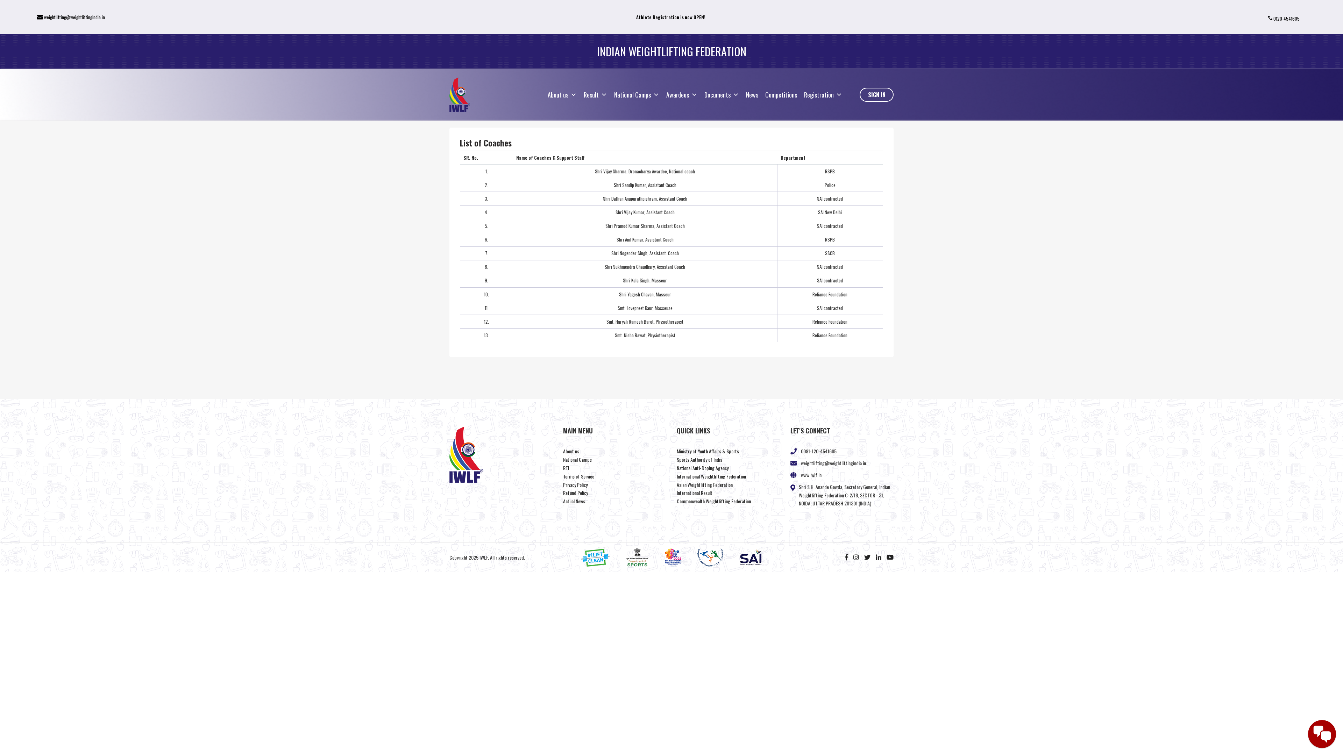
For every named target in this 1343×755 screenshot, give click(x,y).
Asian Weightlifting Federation (705, 484)
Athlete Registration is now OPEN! (670, 17)
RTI (566, 468)
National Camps (632, 94)
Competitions (781, 94)
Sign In (877, 95)
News (752, 94)
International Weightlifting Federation (711, 476)
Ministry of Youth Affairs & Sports (708, 451)
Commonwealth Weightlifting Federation (714, 501)
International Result (694, 492)
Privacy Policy (575, 484)
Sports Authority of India (699, 459)
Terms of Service (578, 476)
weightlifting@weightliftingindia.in (74, 17)
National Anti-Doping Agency (703, 468)
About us (558, 94)
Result (591, 94)
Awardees (677, 94)
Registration (819, 94)
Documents (717, 94)
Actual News (574, 501)
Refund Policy (575, 492)
